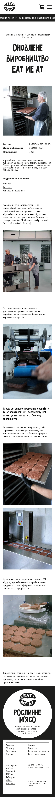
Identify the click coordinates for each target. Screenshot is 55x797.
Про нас (10, 754)
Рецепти (10, 745)
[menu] (49, 7)
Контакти (32, 748)
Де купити (11, 751)
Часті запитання (36, 754)
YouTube (10, 768)
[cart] (42, 7)
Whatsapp (10, 783)
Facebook (10, 771)
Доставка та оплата (38, 751)
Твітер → (7, 187)
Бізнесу (10, 748)
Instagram (11, 765)
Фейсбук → (8, 183)
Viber (9, 780)
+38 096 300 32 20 (35, 765)
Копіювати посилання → (15, 190)
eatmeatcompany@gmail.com (38, 767)
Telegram (10, 777)
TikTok (9, 774)
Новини (31, 745)
